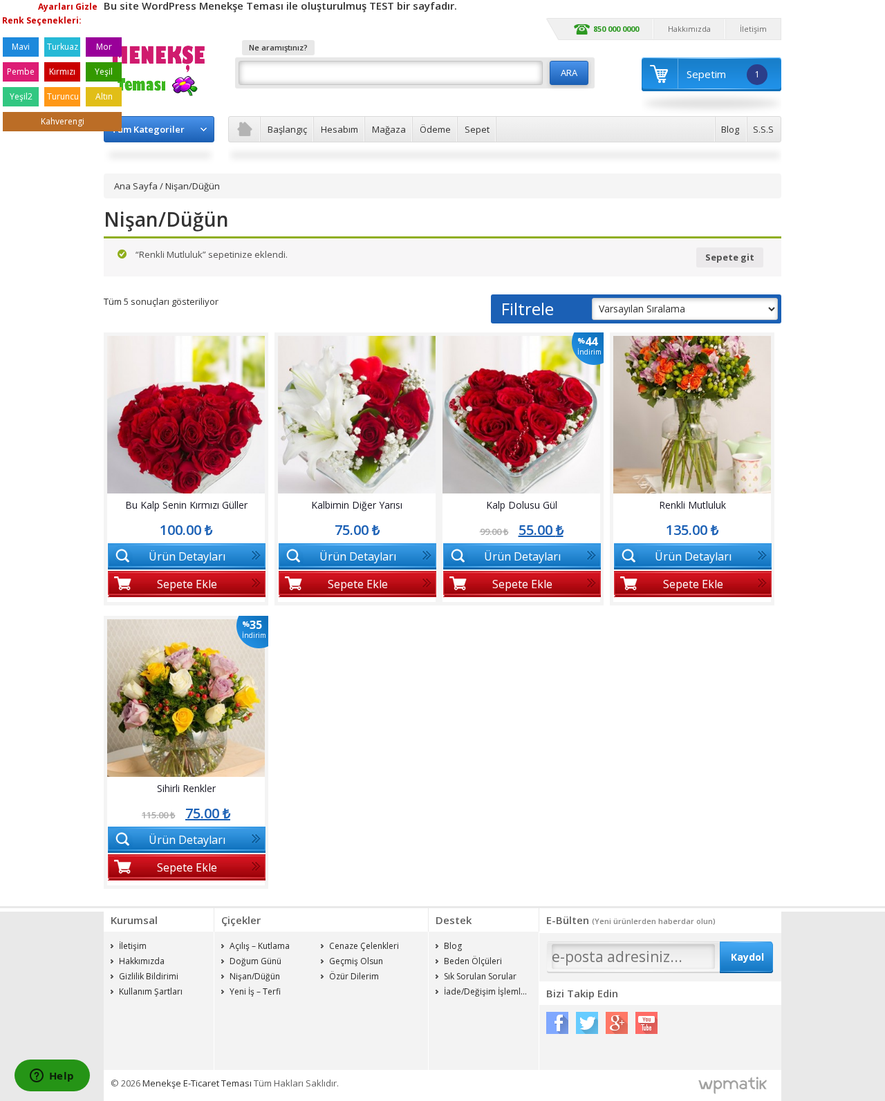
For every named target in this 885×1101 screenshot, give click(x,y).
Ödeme (435, 129)
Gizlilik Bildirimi (148, 976)
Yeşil (104, 71)
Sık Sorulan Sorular (480, 976)
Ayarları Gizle (68, 6)
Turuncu (63, 96)
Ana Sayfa (136, 186)
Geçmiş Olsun (356, 961)
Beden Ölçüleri (473, 961)
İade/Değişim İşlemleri (487, 991)
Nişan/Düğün (255, 976)
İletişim (753, 28)
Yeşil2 (21, 96)
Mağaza (389, 129)
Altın (104, 96)
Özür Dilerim (354, 976)
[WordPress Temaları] (732, 1085)
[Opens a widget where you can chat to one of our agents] (52, 1077)
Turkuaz (62, 47)
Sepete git (729, 257)
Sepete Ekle (187, 584)
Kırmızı (62, 71)
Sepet (477, 129)
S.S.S (763, 129)
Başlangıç (287, 129)
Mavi (21, 47)
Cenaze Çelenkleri (364, 946)
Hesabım (339, 129)
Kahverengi (62, 121)
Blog (730, 129)
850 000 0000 (616, 28)
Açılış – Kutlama (260, 946)
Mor (104, 47)
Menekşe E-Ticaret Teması (197, 1083)
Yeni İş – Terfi (255, 991)
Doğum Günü (255, 961)
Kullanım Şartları (151, 991)
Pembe (21, 71)
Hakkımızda (689, 28)
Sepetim (723, 74)
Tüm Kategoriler (148, 129)
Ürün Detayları (187, 556)
